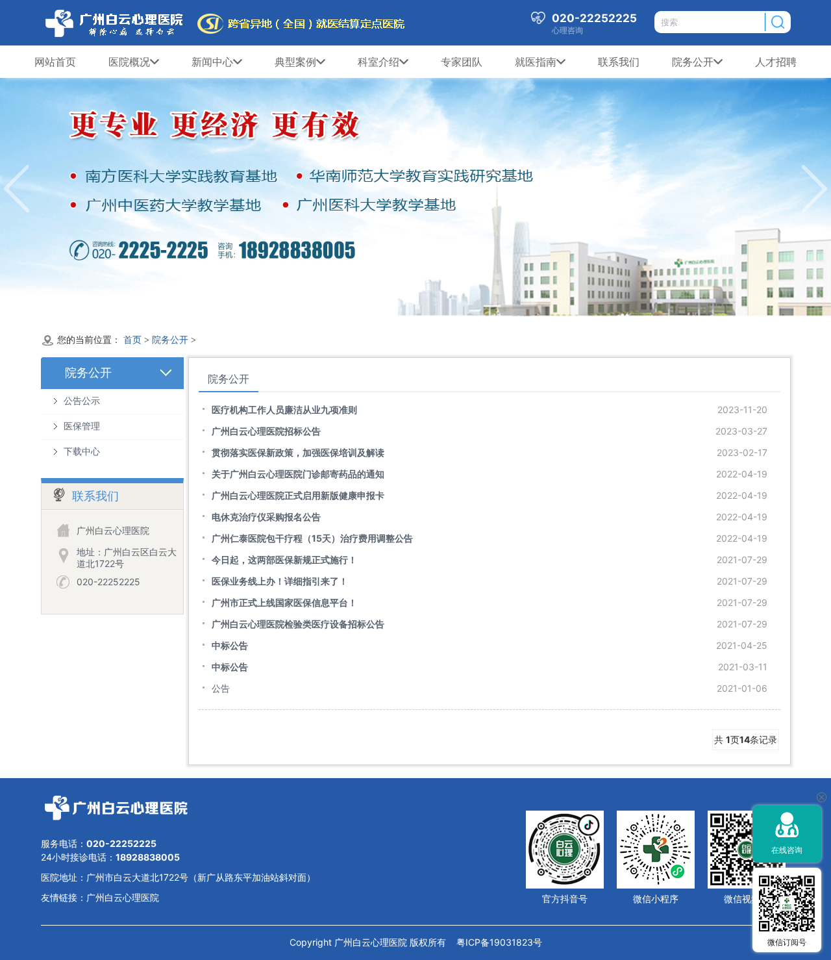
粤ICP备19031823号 (494, 942)
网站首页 (55, 61)
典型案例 (295, 61)
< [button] (16, 188)
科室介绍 (378, 61)
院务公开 (692, 61)
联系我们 (618, 61)
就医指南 (535, 61)
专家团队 (461, 61)
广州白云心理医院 (122, 897)
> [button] (815, 188)
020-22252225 (108, 581)
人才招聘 (776, 61)
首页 (132, 340)
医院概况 (129, 61)
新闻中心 (212, 61)
